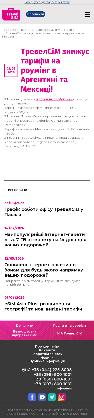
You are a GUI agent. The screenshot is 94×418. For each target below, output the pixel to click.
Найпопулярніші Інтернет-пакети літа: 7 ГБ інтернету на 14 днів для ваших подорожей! (45, 239)
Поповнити (35, 14)
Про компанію (47, 346)
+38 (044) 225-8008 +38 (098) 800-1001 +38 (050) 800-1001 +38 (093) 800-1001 (52, 378)
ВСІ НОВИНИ (17, 190)
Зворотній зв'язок (47, 354)
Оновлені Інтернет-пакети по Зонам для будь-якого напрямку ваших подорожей (43, 270)
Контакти (47, 350)
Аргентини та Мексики (54, 99)
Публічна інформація (47, 361)
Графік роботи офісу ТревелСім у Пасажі (43, 212)
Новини (47, 358)
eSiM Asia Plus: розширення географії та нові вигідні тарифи (43, 306)
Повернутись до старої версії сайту (47, 2)
